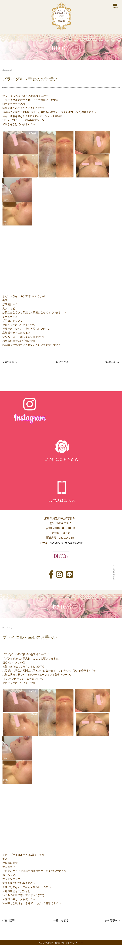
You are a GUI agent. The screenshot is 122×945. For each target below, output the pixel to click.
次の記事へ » (112, 362)
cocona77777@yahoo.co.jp (66, 542)
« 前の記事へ (9, 362)
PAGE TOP (113, 573)
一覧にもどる (61, 362)
